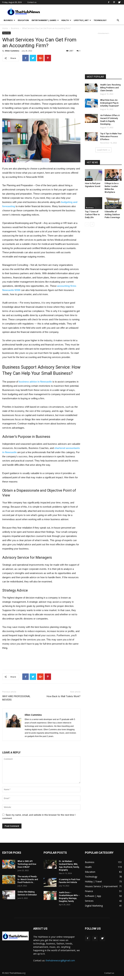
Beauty (89, 179)
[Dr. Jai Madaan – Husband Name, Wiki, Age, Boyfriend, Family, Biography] (50, 864)
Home (5, 28)
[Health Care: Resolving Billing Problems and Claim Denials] (91, 87)
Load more (102, 149)
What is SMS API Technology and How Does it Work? (27, 864)
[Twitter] (119, 2)
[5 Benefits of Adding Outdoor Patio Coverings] (113, 203)
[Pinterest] (114, 2)
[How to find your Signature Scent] (93, 175)
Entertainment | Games (44, 20)
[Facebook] (108, 2)
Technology (100, 20)
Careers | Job (111, 179)
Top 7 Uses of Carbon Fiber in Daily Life (92, 214)
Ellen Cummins (12, 50)
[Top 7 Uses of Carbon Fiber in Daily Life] (93, 203)
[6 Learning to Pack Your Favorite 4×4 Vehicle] (50, 882)
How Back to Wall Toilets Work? (63, 696)
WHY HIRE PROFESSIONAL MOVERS (16, 698)
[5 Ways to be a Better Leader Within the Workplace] (113, 175)
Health (65, 20)
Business (8, 20)
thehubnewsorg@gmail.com (60, 960)
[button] (118, 20)
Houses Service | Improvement (112, 207)
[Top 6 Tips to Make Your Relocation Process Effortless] (91, 136)
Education (23, 20)
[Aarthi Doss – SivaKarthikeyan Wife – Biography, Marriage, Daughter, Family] (50, 895)
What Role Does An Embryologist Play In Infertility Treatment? (109, 103)
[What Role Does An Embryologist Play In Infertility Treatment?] (91, 103)
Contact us (31, 2)
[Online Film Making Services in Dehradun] (8, 894)
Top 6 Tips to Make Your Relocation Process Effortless (111, 136)
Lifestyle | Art (81, 20)
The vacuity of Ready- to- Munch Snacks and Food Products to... (28, 879)
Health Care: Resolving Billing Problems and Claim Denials (110, 88)
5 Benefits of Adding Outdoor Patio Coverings (112, 214)
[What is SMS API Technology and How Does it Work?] (8, 864)
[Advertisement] (84, 11)
